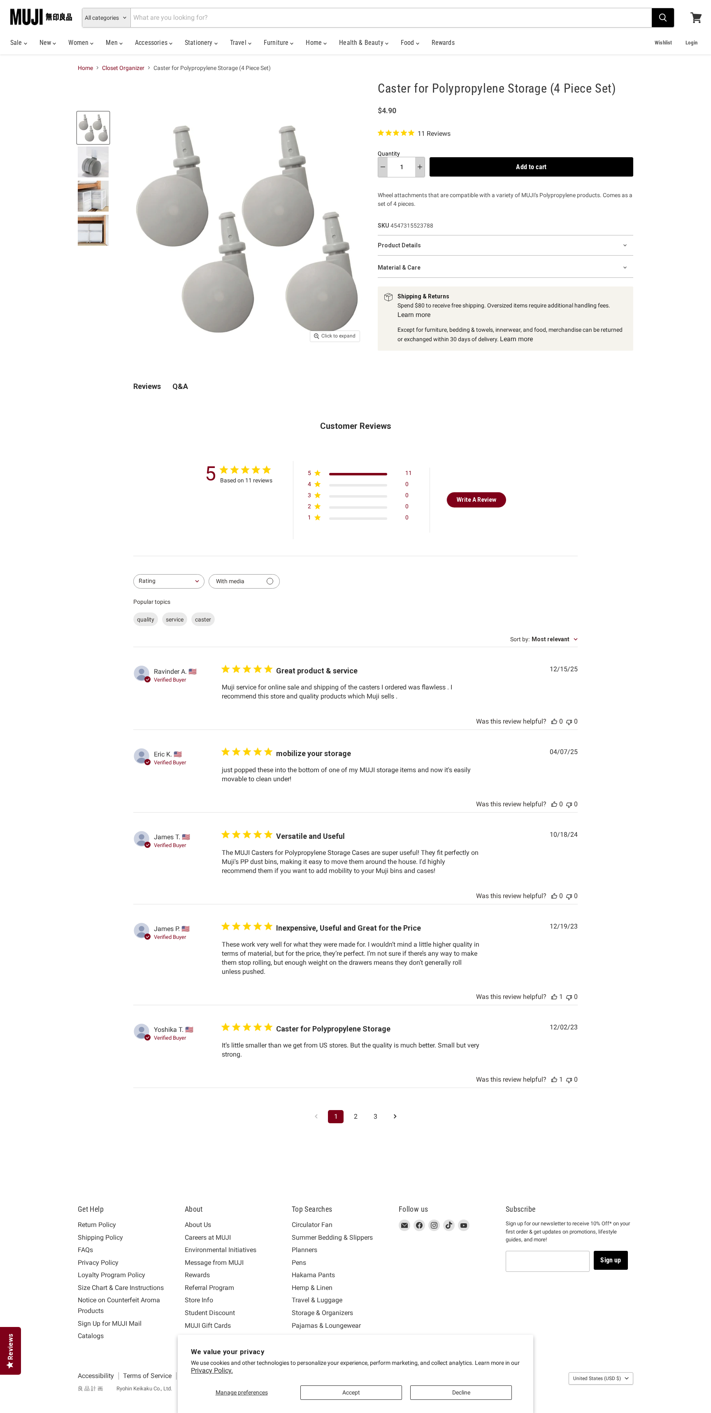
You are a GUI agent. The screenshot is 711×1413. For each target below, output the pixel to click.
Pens (299, 1262)
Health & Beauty (362, 43)
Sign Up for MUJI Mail (110, 1323)
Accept (351, 1392)
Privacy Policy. (212, 1370)
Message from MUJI (214, 1262)
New (46, 43)
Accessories (152, 43)
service (175, 619)
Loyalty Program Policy (111, 1275)
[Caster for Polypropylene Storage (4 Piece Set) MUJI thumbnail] (93, 128)
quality (145, 619)
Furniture (277, 43)
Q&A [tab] (180, 386)
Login (691, 43)
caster (203, 619)
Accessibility (96, 1376)
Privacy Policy (98, 1262)
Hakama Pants (313, 1275)
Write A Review (476, 499)
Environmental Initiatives (220, 1250)
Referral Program (209, 1288)
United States (597, 1378)
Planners (304, 1250)
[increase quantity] (420, 167)
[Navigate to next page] (395, 1116)
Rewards (443, 43)
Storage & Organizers (322, 1313)
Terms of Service (147, 1376)
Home (314, 43)
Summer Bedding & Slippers (332, 1237)
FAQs (85, 1250)
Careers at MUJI (208, 1237)
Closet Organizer (123, 68)
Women (79, 43)
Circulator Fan (312, 1225)
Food (408, 43)
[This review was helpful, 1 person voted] (554, 997)
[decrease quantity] (383, 167)
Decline (461, 1392)
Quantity (389, 153)
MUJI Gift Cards (208, 1325)
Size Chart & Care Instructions (121, 1288)
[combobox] (168, 581)
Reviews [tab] (147, 386)
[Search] (663, 17)
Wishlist (663, 43)
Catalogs (91, 1336)
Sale (17, 43)
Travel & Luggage (317, 1300)
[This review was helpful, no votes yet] (554, 721)
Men (112, 43)
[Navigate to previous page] (316, 1116)
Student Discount (210, 1313)
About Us (198, 1225)
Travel (239, 43)
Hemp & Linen (312, 1288)
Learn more (413, 315)
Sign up (610, 1260)
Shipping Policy (100, 1237)
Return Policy (97, 1225)
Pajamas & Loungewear (326, 1325)
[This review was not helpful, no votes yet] (569, 721)
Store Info (199, 1300)
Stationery (199, 43)
